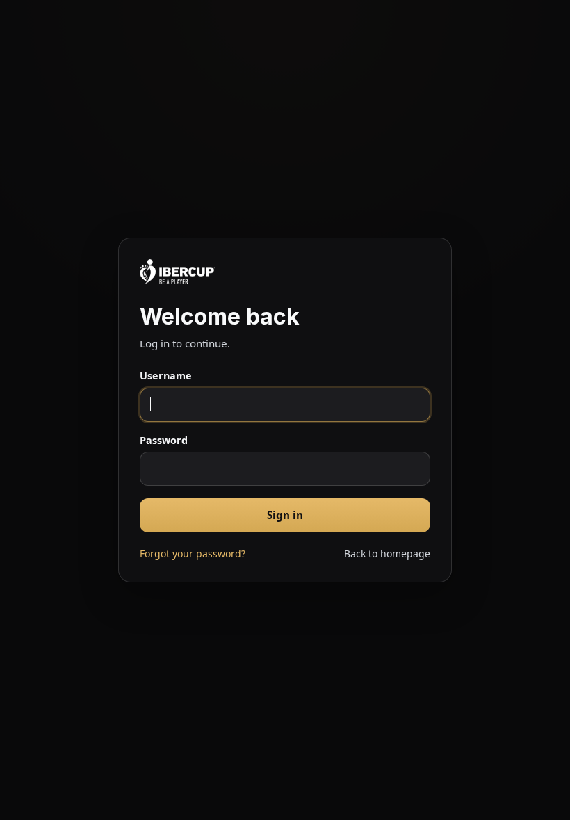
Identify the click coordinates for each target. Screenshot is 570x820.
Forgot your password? (192, 553)
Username (166, 375)
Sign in (285, 515)
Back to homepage (387, 553)
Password (164, 440)
